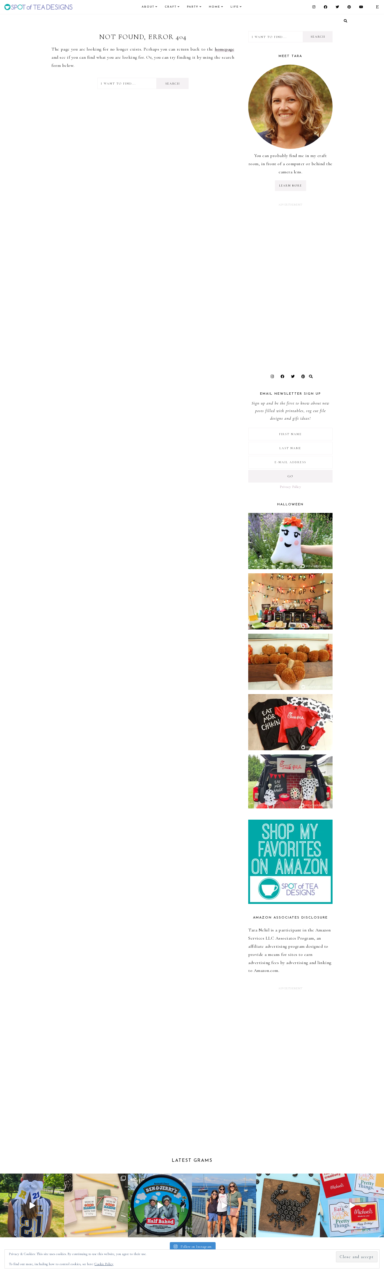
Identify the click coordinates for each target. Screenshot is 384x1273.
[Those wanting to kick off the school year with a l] (96, 1206)
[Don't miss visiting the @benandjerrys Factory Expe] (160, 1206)
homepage (224, 49)
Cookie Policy (104, 1264)
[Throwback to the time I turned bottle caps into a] (288, 1206)
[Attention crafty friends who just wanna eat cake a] (352, 1206)
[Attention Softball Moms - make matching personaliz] (32, 1206)
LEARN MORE (290, 185)
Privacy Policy (290, 487)
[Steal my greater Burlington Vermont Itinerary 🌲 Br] (224, 1206)
